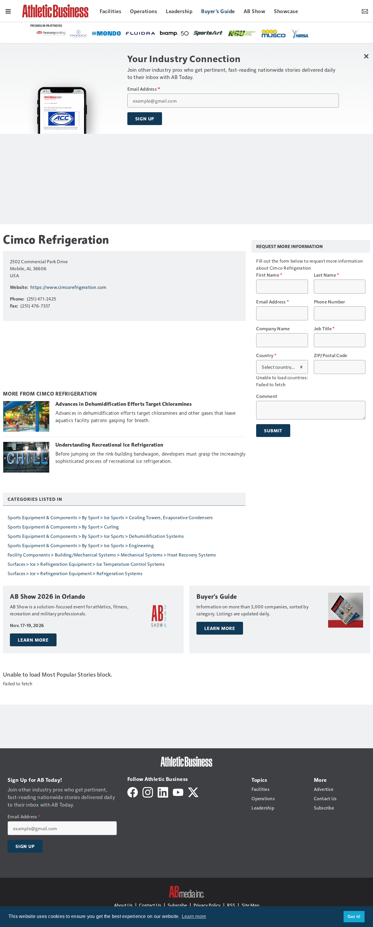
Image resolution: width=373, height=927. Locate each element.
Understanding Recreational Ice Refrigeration (109, 445)
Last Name (326, 275)
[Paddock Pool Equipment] (78, 33)
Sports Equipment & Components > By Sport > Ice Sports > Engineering (81, 545)
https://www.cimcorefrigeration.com (68, 287)
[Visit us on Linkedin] (163, 792)
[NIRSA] (300, 33)
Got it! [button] (354, 916)
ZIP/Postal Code (330, 355)
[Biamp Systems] (174, 33)
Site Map (250, 905)
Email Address (143, 89)
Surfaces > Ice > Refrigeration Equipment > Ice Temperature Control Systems (86, 564)
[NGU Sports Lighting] (241, 33)
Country (266, 355)
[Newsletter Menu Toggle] (364, 11)
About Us (123, 905)
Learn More (33, 640)
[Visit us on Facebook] (132, 792)
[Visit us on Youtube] (178, 792)
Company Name (273, 328)
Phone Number (329, 301)
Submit (273, 430)
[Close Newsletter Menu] (366, 56)
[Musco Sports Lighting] (274, 33)
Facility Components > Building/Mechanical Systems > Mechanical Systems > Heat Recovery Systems (112, 555)
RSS (231, 905)
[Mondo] (106, 32)
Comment (266, 396)
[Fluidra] (140, 33)
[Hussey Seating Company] (50, 32)
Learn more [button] (194, 916)
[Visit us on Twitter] (193, 792)
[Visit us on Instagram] (147, 792)
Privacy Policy (207, 905)
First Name (269, 275)
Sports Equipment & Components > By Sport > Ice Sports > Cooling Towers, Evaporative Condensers (110, 517)
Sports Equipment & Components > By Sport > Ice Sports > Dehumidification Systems (96, 536)
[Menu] (8, 11)
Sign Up (144, 119)
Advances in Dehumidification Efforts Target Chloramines (123, 404)
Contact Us (150, 905)
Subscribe (177, 905)
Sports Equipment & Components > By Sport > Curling (63, 527)
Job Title (324, 328)
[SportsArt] (208, 32)
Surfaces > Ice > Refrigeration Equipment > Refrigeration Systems (75, 573)
